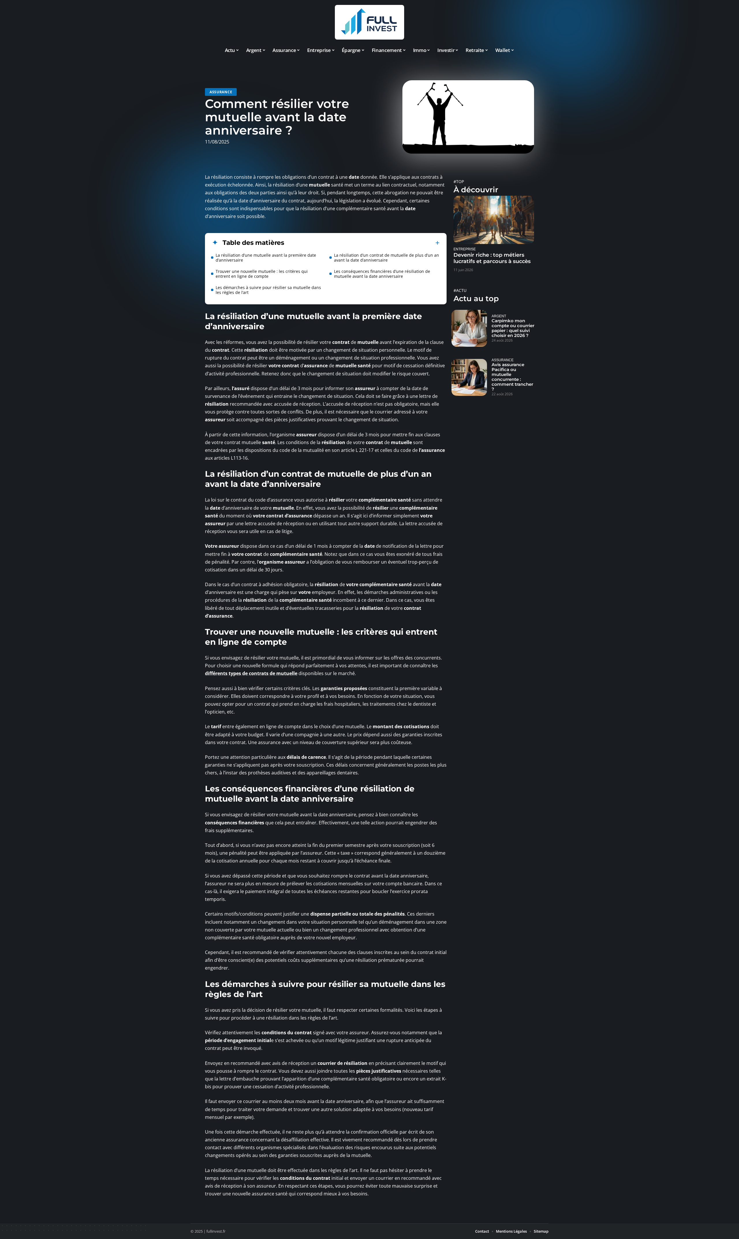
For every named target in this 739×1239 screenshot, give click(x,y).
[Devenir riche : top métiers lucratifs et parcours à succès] (494, 220)
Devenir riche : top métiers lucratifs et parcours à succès (492, 258)
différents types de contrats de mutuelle (251, 673)
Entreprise (465, 249)
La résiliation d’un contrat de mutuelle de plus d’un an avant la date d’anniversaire (386, 257)
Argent (499, 316)
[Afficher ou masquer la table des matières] (362, 242)
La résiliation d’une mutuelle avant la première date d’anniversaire (266, 257)
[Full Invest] (369, 22)
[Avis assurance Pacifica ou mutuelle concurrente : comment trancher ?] (469, 377)
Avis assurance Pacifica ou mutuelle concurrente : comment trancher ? (512, 377)
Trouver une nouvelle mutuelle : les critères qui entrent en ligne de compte (262, 274)
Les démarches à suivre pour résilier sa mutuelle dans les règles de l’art (268, 290)
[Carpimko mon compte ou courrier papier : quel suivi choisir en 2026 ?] (469, 328)
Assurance (221, 92)
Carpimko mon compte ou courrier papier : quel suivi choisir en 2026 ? (513, 328)
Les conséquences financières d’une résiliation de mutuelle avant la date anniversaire (382, 274)
